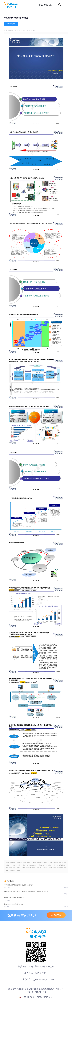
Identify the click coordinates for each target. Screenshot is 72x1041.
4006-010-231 (46, 4)
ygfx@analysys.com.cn (43, 979)
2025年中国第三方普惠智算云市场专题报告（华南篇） (19, 885)
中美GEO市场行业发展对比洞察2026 (14, 898)
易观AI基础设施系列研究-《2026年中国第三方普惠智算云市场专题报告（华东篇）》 (27, 891)
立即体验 (56, 915)
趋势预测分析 (10, 30)
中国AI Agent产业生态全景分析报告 (13, 904)
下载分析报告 (11, 24)
